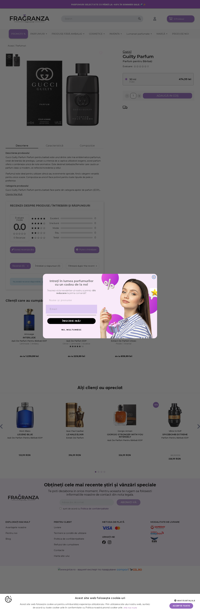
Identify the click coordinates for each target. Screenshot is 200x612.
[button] (185, 601)
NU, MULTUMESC (71, 330)
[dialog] (100, 603)
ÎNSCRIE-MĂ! (71, 321)
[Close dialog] (154, 277)
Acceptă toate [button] (181, 606)
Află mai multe (130, 608)
